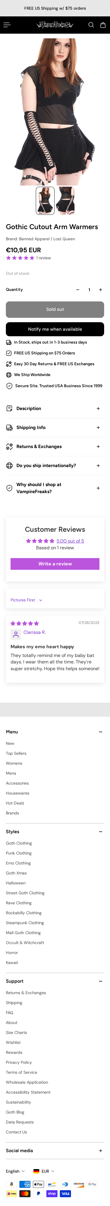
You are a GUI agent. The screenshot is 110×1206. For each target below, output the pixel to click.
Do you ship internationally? (46, 465)
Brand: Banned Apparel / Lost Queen (40, 238)
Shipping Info (30, 427)
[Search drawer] (91, 24)
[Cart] (103, 24)
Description (28, 408)
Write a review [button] (55, 564)
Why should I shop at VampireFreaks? (38, 488)
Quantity (14, 289)
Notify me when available (55, 329)
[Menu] (7, 24)
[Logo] (55, 25)
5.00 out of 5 (70, 541)
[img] (25, 623)
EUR (45, 1171)
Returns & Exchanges (39, 446)
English (12, 1171)
